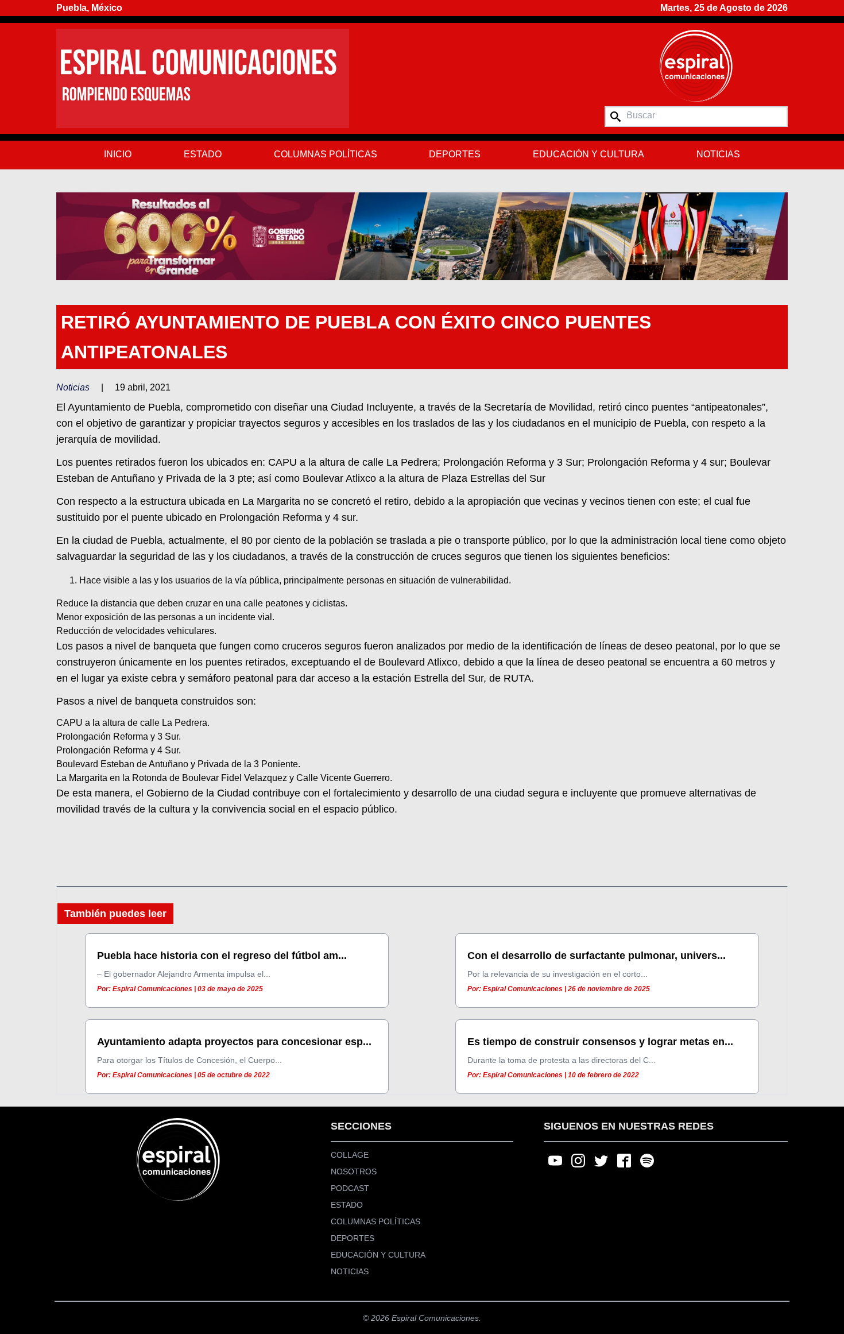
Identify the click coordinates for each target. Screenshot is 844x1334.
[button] (422, 236)
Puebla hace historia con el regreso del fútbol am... (222, 955)
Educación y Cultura (588, 154)
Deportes (455, 154)
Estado (203, 154)
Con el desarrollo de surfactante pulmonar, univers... (596, 955)
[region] (422, 236)
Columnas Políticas (325, 154)
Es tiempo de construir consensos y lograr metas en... (600, 1041)
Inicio (117, 154)
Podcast (350, 1188)
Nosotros (354, 1171)
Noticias (718, 154)
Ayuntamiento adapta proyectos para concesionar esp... (234, 1041)
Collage (350, 1154)
